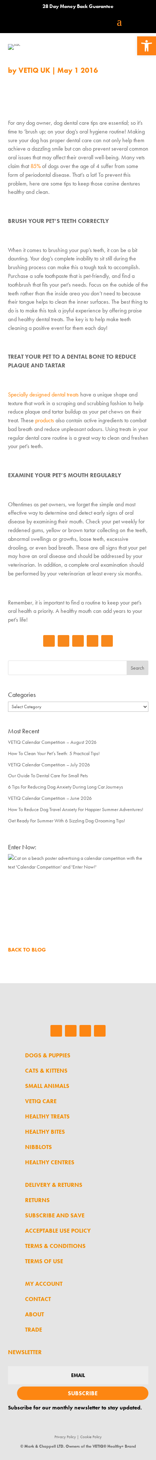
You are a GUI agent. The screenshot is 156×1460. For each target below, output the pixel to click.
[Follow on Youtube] (107, 641)
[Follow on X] (92, 641)
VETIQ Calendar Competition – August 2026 (52, 742)
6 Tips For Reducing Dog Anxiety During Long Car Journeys (65, 786)
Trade (33, 1329)
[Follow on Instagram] (63, 641)
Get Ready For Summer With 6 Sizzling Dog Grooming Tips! (66, 820)
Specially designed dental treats (43, 394)
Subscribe (83, 1393)
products (44, 420)
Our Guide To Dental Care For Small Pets (48, 775)
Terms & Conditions (55, 1246)
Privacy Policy (65, 1436)
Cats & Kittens (46, 1070)
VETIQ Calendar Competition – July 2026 (49, 764)
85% (35, 166)
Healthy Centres (49, 1162)
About (34, 1314)
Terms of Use (44, 1261)
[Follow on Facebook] (49, 641)
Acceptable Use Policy (58, 1230)
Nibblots (38, 1147)
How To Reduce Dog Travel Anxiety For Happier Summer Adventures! (75, 809)
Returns (37, 1200)
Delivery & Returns (53, 1185)
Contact (38, 1299)
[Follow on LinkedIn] (78, 641)
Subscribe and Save (55, 1215)
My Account (43, 1284)
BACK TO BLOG (27, 949)
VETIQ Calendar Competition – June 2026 (50, 798)
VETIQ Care (41, 1101)
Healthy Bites (45, 1132)
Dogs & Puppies (47, 1055)
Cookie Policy (91, 1436)
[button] (146, 45)
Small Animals (47, 1086)
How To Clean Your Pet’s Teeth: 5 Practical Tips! (54, 753)
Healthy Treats (47, 1116)
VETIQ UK (34, 70)
